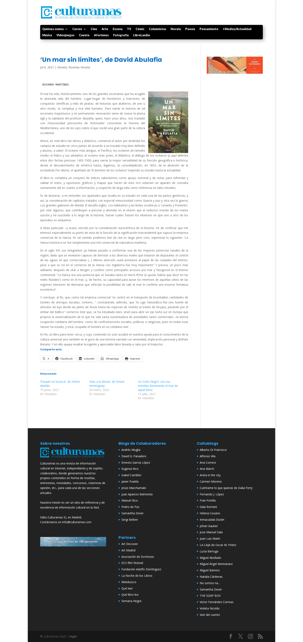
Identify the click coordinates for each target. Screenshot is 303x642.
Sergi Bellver (129, 520)
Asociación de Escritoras (137, 557)
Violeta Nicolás (210, 608)
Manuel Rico (129, 500)
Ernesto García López (135, 462)
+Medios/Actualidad (237, 29)
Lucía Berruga (209, 551)
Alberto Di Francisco (213, 450)
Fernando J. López (212, 494)
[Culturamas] (73, 458)
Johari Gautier (209, 526)
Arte (105, 29)
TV (129, 29)
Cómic (140, 29)
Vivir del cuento (210, 615)
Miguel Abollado (210, 558)
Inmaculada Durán (212, 520)
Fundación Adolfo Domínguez (141, 569)
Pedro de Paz (130, 507)
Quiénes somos (53, 29)
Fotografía (121, 35)
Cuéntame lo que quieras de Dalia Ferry (226, 488)
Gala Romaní (208, 507)
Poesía (190, 29)
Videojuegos (65, 35)
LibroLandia (141, 35)
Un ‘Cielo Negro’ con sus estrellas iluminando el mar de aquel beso (158, 386)
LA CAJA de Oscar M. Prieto (218, 545)
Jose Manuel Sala (211, 532)
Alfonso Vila (207, 456)
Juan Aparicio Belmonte (137, 494)
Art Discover (129, 544)
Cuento (84, 35)
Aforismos (101, 35)
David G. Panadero (133, 456)
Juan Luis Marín (210, 538)
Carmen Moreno (211, 481)
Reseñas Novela (79, 67)
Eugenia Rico (130, 469)
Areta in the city (210, 475)
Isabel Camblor (131, 475)
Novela (176, 29)
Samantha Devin (132, 513)
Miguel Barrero (210, 570)
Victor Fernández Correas (217, 602)
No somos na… (210, 583)
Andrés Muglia (130, 450)
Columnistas (157, 29)
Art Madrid (128, 550)
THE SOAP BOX (210, 596)
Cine (94, 29)
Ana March (207, 469)
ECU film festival (132, 563)
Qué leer (127, 588)
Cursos (77, 29)
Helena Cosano (210, 513)
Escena (117, 29)
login (73, 636)
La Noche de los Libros (136, 576)
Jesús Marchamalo (133, 488)
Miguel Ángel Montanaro (216, 564)
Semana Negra (131, 601)
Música (47, 35)
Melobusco (128, 582)
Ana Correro (208, 462)
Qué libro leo (130, 594)
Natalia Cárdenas (211, 577)
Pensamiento (209, 29)
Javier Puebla (130, 481)
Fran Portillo (208, 500)
